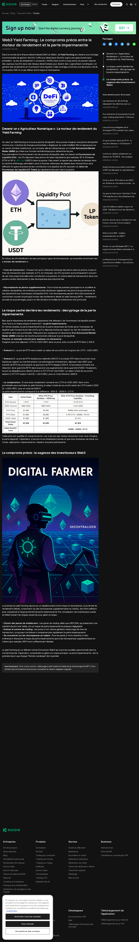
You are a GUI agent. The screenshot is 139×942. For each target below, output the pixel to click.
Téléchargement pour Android (114, 920)
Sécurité (7, 878)
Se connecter (100, 4)
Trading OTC (41, 878)
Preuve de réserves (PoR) (14, 874)
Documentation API (77, 917)
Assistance (73, 851)
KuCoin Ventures (10, 870)
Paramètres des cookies (27, 931)
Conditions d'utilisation (13, 882)
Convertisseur (42, 874)
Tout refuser (27, 924)
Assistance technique (78, 859)
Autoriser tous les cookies (28, 917)
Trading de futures (44, 859)
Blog (13, 13)
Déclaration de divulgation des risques (17, 890)
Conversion (41, 848)
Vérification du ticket (77, 863)
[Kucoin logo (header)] (9, 4)
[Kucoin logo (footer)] (13, 830)
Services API (106, 851)
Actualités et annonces (13, 859)
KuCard (39, 851)
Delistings (72, 874)
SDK (70, 920)
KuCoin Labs (8, 866)
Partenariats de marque (13, 863)
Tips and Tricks (24, 13)
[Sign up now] (69, 28)
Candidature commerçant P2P (114, 855)
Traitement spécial (76, 870)
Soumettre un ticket (77, 855)
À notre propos (10, 848)
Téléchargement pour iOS (112, 924)
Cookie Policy (11, 911)
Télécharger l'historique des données (80, 925)
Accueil (5, 13)
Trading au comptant (45, 855)
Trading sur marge (44, 863)
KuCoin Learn (42, 870)
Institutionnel (107, 848)
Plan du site (73, 878)
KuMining (40, 866)
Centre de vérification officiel (81, 866)
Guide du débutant (77, 848)
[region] (27, 917)
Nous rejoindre (9, 851)
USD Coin (20, 160)
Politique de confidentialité (15, 885)
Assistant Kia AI (43, 882)
